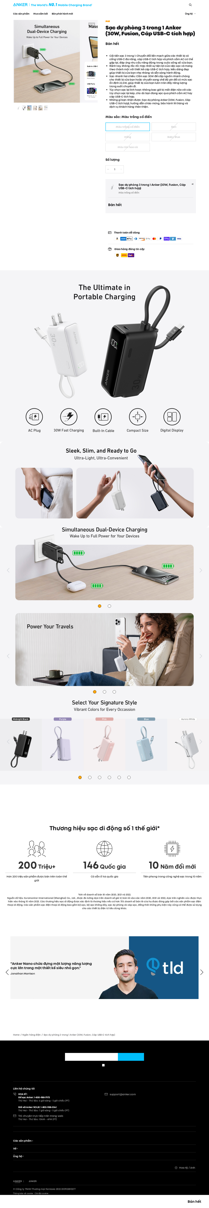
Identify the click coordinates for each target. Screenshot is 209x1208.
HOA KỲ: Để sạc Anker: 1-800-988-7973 (34, 1095)
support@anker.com (123, 1094)
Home (16, 1034)
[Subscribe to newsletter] (131, 1057)
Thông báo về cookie (23, 1193)
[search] (190, 5)
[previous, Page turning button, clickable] (8, 570)
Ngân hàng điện (31, 1034)
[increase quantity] (121, 169)
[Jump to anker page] (17, 1181)
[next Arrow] (202, 972)
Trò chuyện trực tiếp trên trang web (40, 1116)
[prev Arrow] (7, 972)
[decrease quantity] (108, 169)
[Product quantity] (115, 169)
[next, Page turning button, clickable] (201, 570)
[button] (129, 252)
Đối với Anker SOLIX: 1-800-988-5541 (37, 1107)
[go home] (52, 5)
